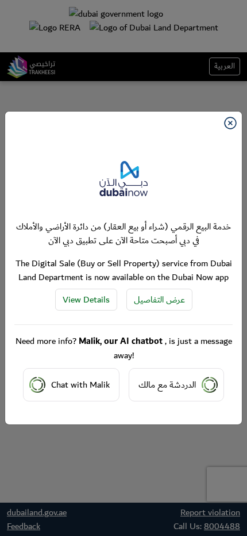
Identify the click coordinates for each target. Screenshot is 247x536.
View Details (86, 299)
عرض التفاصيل (159, 299)
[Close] (230, 123)
